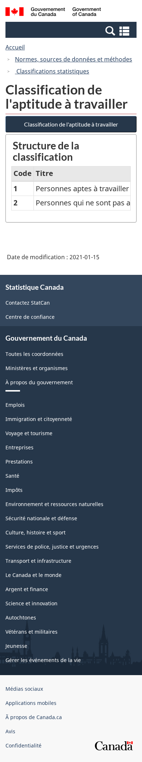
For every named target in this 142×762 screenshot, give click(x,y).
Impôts (14, 489)
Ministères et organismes (36, 368)
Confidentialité (23, 745)
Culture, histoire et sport (35, 532)
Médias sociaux (24, 688)
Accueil (15, 47)
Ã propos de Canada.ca (33, 717)
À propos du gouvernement (39, 382)
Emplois (15, 404)
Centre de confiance (30, 316)
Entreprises (19, 447)
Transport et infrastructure (38, 560)
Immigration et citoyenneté (38, 419)
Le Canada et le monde (33, 575)
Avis (10, 731)
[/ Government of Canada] (53, 12)
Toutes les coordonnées (34, 353)
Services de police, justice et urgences (52, 546)
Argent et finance (26, 589)
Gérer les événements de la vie (43, 660)
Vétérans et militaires (31, 631)
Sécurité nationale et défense (41, 518)
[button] (72, 31)
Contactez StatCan (27, 302)
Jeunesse (16, 645)
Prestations (19, 461)
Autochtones (20, 617)
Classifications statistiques (52, 71)
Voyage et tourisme (28, 433)
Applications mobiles (30, 702)
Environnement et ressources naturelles (54, 504)
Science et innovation (31, 603)
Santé (12, 475)
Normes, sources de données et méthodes (73, 59)
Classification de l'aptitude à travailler (71, 124)
